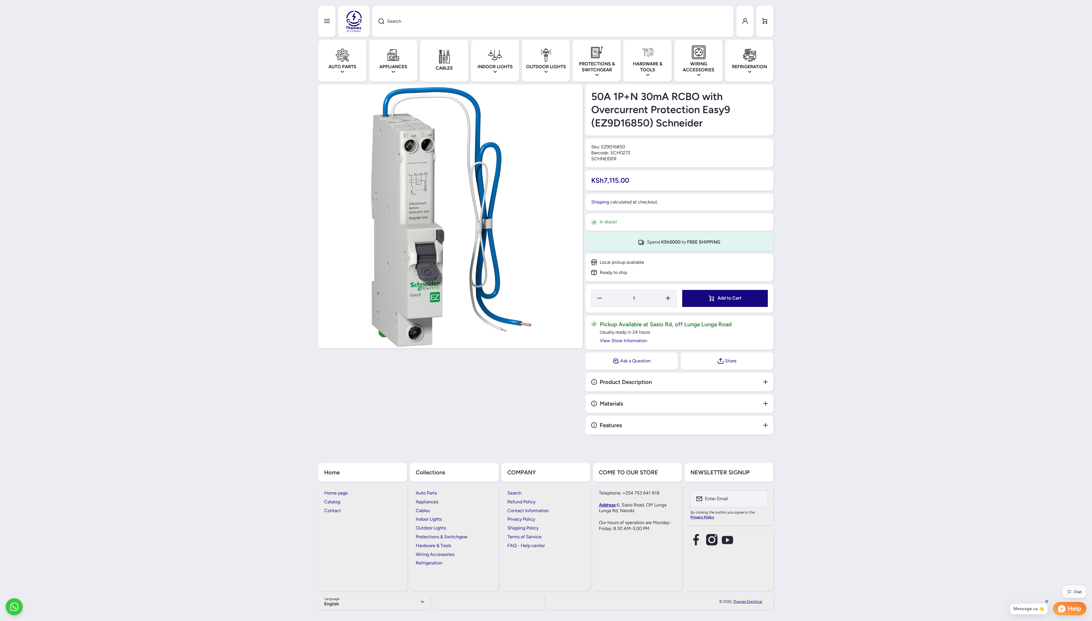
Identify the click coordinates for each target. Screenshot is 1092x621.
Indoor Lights (429, 519)
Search (514, 493)
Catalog (332, 501)
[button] (765, 21)
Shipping (600, 202)
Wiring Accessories (435, 554)
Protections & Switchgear (442, 536)
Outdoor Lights (431, 528)
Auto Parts (426, 493)
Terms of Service (524, 536)
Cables (423, 510)
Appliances (427, 501)
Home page (336, 493)
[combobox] (553, 21)
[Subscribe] (760, 498)
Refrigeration (429, 563)
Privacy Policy (521, 519)
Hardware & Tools (433, 545)
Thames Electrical (747, 601)
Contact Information (528, 510)
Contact (332, 510)
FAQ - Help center (526, 545)
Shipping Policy (523, 528)
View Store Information (623, 340)
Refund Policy (521, 501)
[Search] (378, 21)
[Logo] (354, 21)
